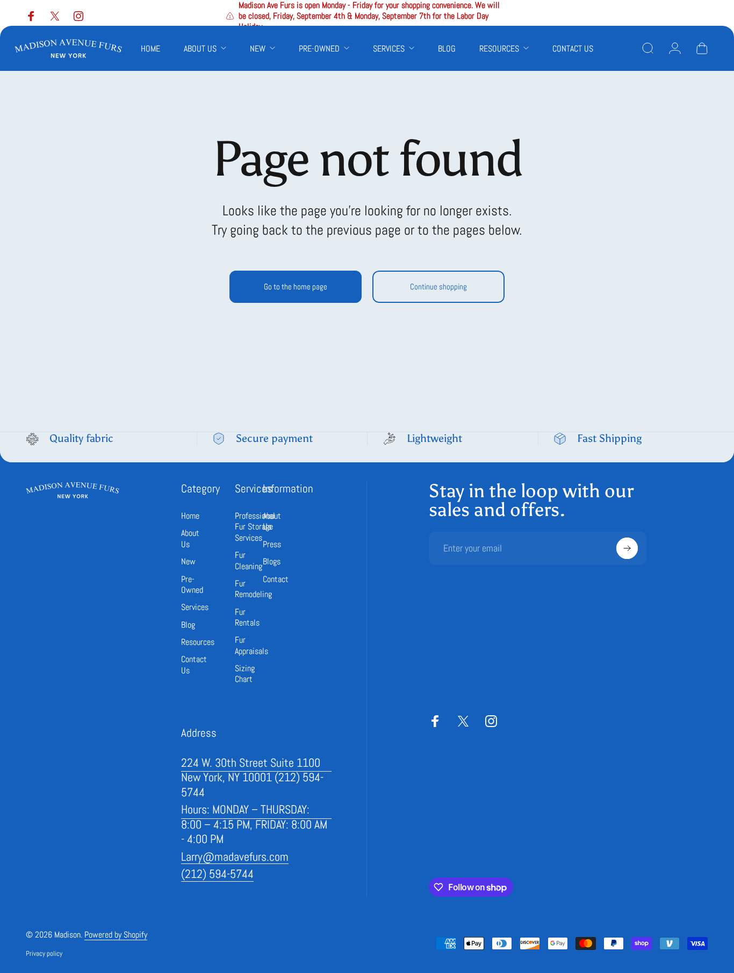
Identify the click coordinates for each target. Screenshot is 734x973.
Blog (188, 625)
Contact (276, 579)
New (188, 561)
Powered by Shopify (115, 934)
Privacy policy (44, 953)
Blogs (271, 561)
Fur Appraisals (251, 645)
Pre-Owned (192, 585)
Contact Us (194, 665)
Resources (197, 642)
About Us (190, 538)
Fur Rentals (247, 617)
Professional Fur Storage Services (255, 527)
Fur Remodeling (253, 589)
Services (194, 607)
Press (272, 544)
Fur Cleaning (248, 560)
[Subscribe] (627, 548)
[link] (256, 778)
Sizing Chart (245, 674)
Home (190, 516)
